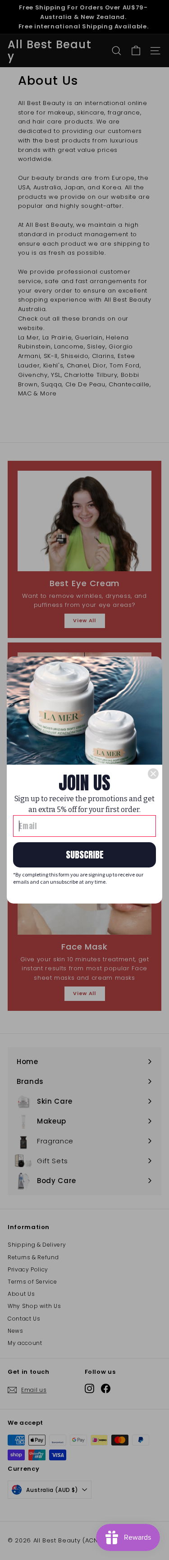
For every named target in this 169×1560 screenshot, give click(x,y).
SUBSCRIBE (85, 855)
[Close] (153, 773)
